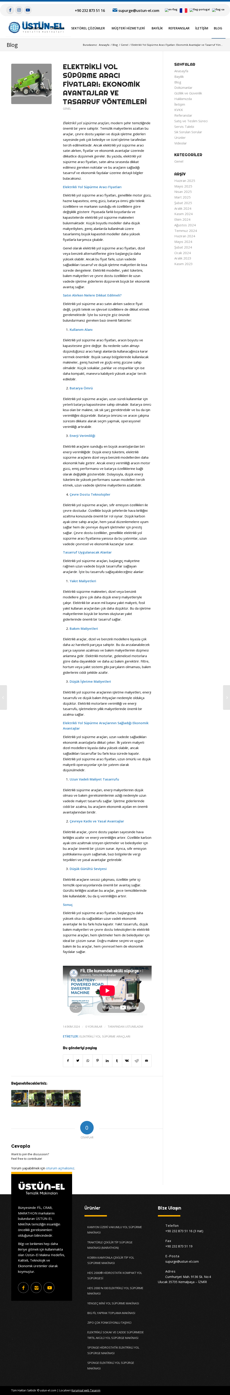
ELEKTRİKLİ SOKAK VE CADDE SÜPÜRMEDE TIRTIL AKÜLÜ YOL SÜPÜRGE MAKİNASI (115, 1335)
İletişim (179, 104)
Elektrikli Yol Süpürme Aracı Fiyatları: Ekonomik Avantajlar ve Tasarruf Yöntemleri (105, 84)
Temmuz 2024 (185, 230)
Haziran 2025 (184, 180)
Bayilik (179, 76)
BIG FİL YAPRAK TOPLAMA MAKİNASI (111, 1313)
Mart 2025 (182, 197)
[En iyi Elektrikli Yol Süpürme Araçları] (37, 1098)
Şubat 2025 (183, 203)
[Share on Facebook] (68, 1061)
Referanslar (183, 115)
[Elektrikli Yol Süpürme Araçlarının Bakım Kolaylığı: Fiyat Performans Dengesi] (72, 1098)
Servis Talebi (184, 126)
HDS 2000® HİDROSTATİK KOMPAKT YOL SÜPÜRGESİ (114, 1275)
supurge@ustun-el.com (138, 10)
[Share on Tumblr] (117, 1061)
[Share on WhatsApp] (88, 1061)
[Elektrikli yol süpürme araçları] (31, 84)
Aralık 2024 (182, 208)
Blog (12, 44)
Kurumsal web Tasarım (85, 1390)
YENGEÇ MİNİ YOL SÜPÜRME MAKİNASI (113, 1303)
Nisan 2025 (183, 191)
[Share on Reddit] (137, 1061)
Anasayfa (181, 71)
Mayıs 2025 (183, 186)
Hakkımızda (183, 98)
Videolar (180, 143)
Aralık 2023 (182, 258)
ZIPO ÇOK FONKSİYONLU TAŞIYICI (109, 1323)
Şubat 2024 (183, 247)
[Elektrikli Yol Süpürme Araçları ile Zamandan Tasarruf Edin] (19, 1098)
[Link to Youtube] (28, 10)
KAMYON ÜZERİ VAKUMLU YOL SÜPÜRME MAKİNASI (114, 1230)
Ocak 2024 (182, 253)
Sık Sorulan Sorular (188, 132)
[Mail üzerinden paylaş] (146, 1061)
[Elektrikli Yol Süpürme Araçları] (54, 1098)
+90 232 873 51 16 (90, 10)
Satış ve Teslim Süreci (191, 121)
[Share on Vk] (127, 1061)
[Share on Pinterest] (97, 1061)
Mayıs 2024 (183, 241)
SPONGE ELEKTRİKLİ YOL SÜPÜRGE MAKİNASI (110, 1365)
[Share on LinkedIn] (107, 1061)
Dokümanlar (183, 87)
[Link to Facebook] (10, 10)
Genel (67, 109)
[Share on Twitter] (78, 1061)
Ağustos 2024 (185, 225)
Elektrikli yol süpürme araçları (105, 1036)
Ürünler (180, 137)
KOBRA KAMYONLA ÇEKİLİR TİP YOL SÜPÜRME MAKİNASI (110, 1260)
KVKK (178, 109)
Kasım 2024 (183, 213)
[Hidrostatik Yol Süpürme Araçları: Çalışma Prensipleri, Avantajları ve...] (226, 697)
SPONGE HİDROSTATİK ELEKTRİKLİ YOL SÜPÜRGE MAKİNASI (113, 1350)
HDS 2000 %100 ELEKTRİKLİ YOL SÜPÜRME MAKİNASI (115, 1291)
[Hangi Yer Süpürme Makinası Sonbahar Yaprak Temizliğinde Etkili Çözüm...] (3, 697)
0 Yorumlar (93, 1027)
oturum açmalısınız (60, 1168)
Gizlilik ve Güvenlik (188, 93)
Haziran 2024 (184, 236)
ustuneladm (134, 1027)
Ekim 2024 (182, 219)
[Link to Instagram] (19, 10)
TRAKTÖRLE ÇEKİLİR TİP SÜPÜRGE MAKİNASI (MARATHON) (110, 1245)
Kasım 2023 (183, 264)
